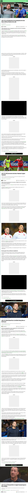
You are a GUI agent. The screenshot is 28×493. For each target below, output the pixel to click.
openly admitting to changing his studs (17, 290)
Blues (26, 30)
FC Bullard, (6, 240)
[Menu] (27, 1)
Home (2, 318)
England (12, 30)
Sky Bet (16, 255)
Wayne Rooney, (3, 208)
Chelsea (10, 151)
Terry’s (19, 35)
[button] (26, 26)
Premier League (15, 151)
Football (4, 151)
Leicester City (18, 334)
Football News (8, 318)
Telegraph (6, 30)
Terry (22, 207)
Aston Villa (23, 331)
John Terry (24, 141)
